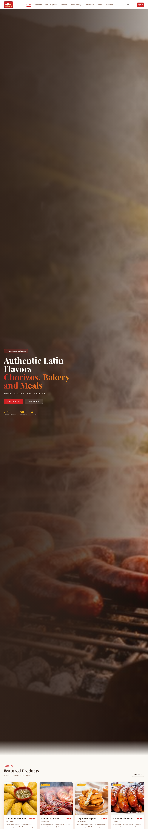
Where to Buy (76, 5)
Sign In (140, 5)
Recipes (64, 5)
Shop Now (11, 401)
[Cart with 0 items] (133, 4)
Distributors (89, 5)
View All (137, 774)
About (100, 5)
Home (28, 5)
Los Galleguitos (51, 5)
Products (38, 5)
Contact (109, 5)
